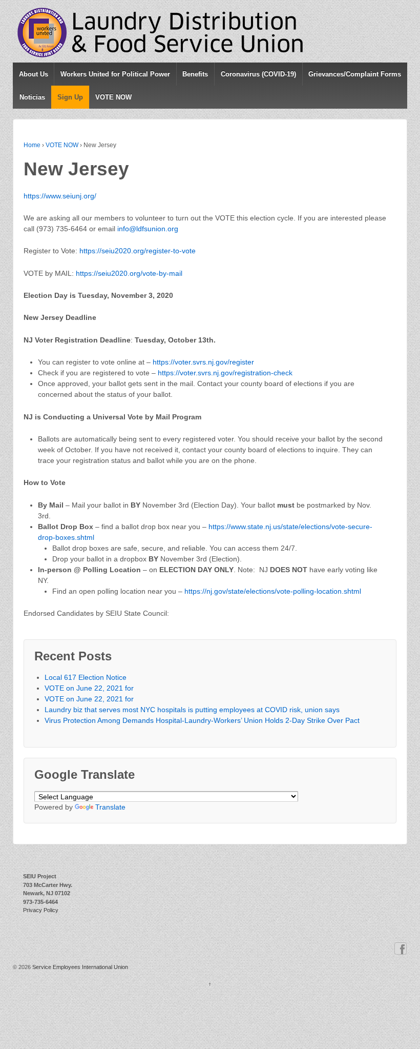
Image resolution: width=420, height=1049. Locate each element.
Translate (110, 807)
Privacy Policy (40, 910)
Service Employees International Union (79, 967)
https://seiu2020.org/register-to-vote (137, 251)
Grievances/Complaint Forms (354, 74)
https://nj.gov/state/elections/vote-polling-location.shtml (272, 591)
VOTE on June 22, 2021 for (89, 688)
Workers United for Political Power (115, 74)
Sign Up (70, 97)
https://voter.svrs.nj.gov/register (203, 362)
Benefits (195, 74)
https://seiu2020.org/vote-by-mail (129, 273)
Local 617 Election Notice (86, 677)
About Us (33, 74)
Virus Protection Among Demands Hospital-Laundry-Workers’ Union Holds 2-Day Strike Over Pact (202, 720)
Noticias (32, 97)
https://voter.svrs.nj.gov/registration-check (225, 373)
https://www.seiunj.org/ (60, 196)
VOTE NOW (113, 97)
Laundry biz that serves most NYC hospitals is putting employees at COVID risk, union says (192, 709)
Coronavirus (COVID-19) (258, 74)
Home (32, 145)
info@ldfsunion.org (147, 229)
